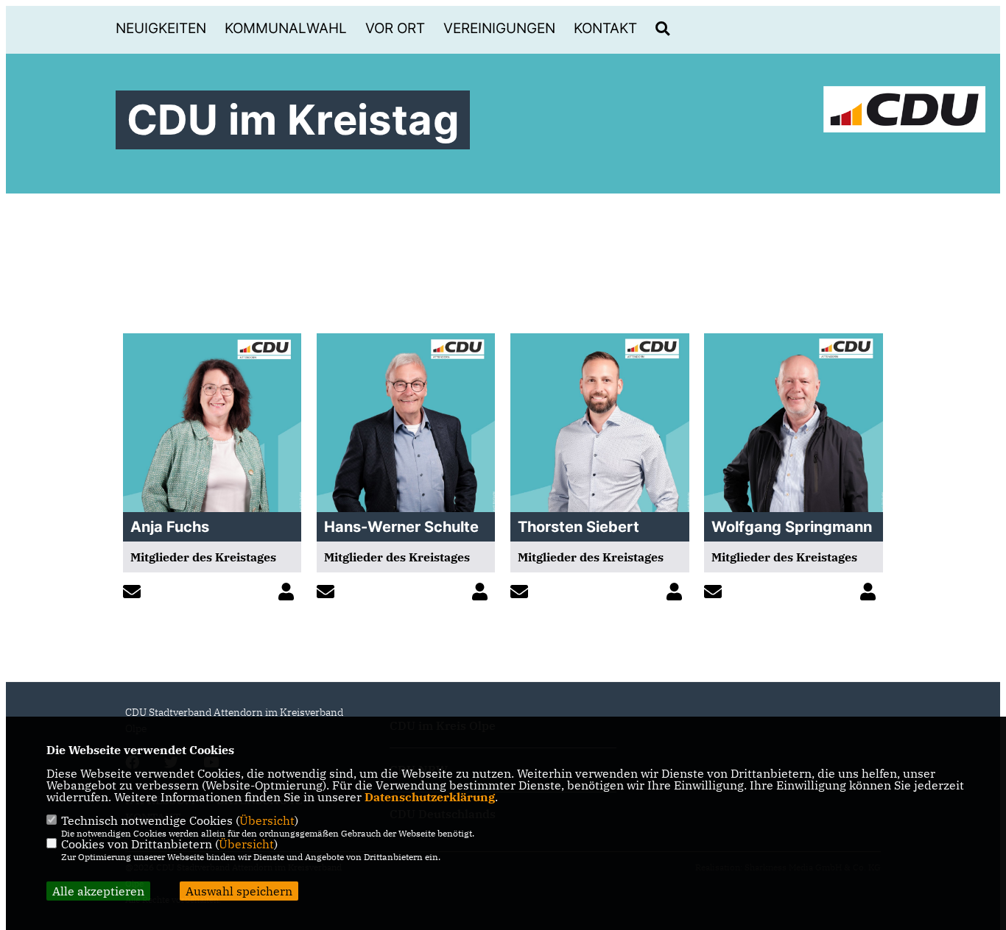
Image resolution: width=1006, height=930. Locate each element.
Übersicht (267, 820)
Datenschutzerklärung (430, 796)
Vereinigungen (499, 28)
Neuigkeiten (161, 28)
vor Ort (395, 28)
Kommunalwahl (286, 28)
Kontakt (605, 28)
